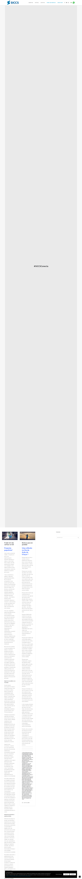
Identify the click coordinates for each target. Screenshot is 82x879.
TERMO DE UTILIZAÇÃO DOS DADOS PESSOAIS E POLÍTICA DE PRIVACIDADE (18, 876)
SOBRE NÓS (31, 2)
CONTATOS (43, 2)
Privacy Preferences (59, 874)
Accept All (72, 874)
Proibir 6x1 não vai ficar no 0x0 (9, 544)
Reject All (66, 874)
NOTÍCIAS (37, 2)
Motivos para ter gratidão (27, 544)
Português (71, 2)
